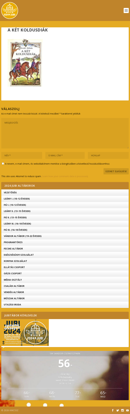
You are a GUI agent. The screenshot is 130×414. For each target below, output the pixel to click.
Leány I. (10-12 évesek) (17, 198)
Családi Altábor (14, 285)
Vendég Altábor (14, 292)
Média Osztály (13, 279)
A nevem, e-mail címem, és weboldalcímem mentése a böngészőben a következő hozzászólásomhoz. (57, 163)
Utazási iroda (12, 304)
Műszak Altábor (14, 298)
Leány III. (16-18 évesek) (17, 223)
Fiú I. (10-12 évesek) (15, 204)
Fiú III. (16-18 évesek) (15, 229)
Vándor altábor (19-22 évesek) (23, 236)
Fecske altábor (13, 248)
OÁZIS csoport (13, 273)
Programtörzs (13, 242)
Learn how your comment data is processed (65, 176)
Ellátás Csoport (14, 267)
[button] (25, 63)
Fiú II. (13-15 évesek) (15, 217)
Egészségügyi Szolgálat (19, 254)
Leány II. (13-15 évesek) (17, 211)
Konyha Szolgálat (15, 260)
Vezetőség (10, 192)
